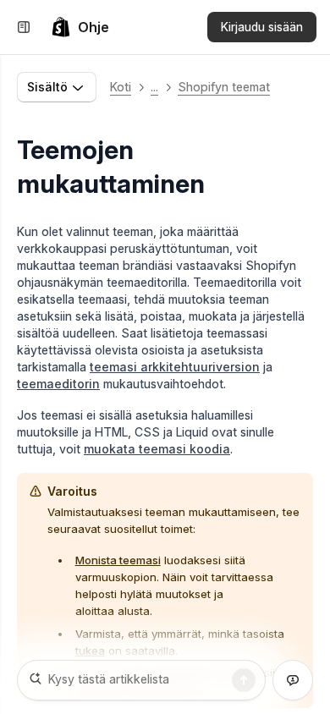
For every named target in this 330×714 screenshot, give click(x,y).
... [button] (154, 87)
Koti (120, 87)
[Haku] (244, 680)
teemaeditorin (58, 383)
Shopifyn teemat (224, 87)
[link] (80, 27)
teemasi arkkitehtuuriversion (175, 367)
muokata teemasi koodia (157, 449)
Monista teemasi (118, 560)
